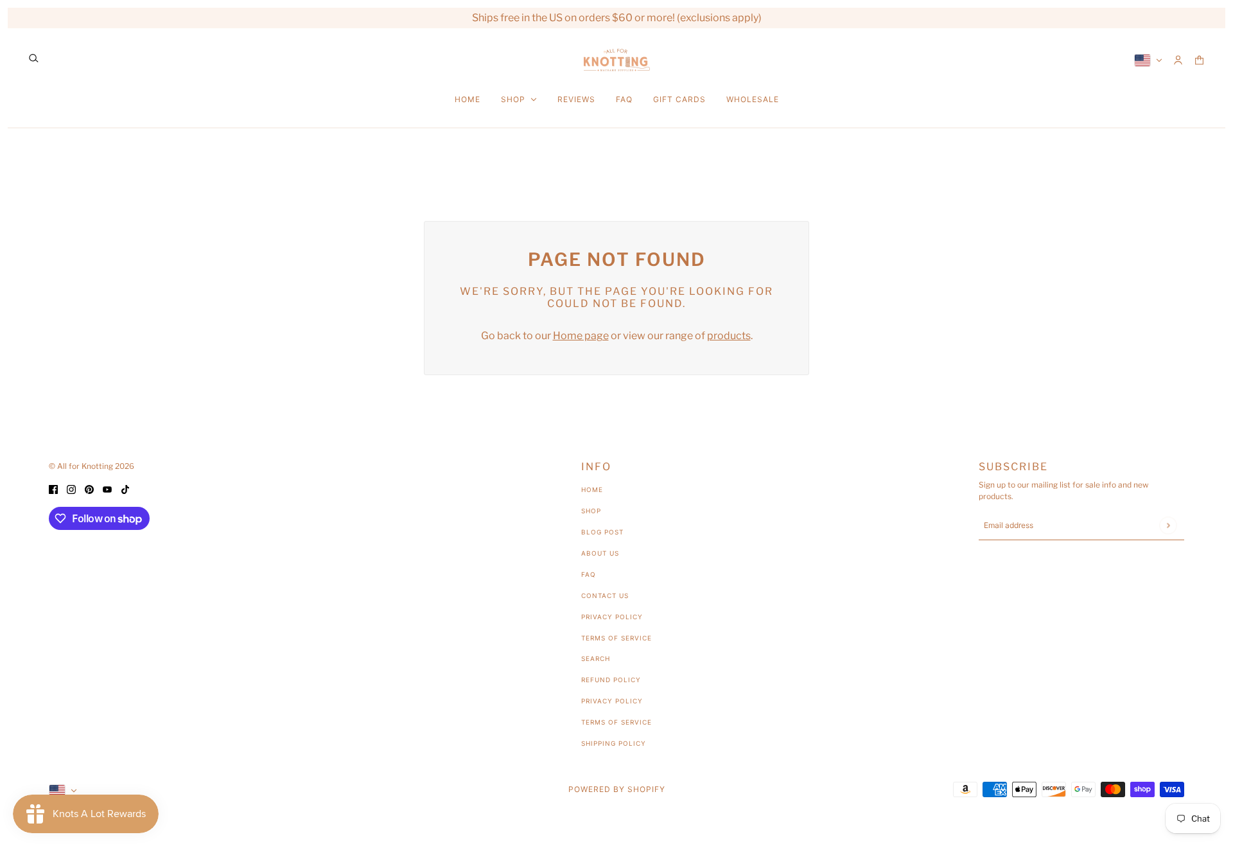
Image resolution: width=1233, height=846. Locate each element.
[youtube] (107, 489)
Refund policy (611, 679)
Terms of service (616, 722)
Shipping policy (613, 743)
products (729, 336)
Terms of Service (616, 638)
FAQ (588, 574)
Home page (581, 336)
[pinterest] (89, 489)
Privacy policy (612, 701)
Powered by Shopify (616, 789)
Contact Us (605, 595)
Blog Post (602, 532)
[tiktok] (125, 489)
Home (592, 489)
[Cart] (1199, 60)
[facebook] (53, 489)
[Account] (1178, 60)
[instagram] (71, 489)
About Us (600, 553)
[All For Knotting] (617, 60)
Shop (591, 511)
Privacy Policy (612, 617)
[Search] (33, 58)
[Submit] (1167, 525)
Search (595, 658)
